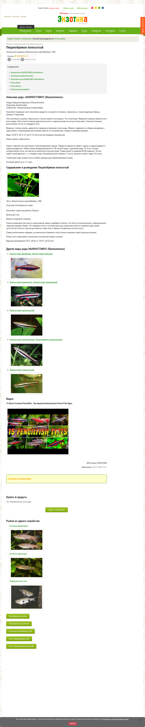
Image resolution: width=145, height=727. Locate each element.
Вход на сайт (69, 8)
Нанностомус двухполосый (22, 310)
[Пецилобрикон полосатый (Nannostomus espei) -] (23, 172)
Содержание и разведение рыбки (22, 76)
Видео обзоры (15, 82)
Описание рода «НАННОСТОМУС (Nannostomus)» (27, 72)
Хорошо (72, 724)
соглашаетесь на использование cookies (115, 719)
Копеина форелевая (19, 526)
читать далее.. (60, 39)
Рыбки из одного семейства (20, 89)
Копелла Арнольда (18, 553)
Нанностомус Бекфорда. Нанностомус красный (31, 254)
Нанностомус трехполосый (22, 370)
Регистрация (83, 8)
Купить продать (16, 86)
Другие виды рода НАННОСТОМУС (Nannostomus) (27, 79)
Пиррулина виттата (18, 581)
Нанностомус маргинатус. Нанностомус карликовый (33, 282)
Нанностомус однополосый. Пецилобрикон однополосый (36, 339)
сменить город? (54, 8)
